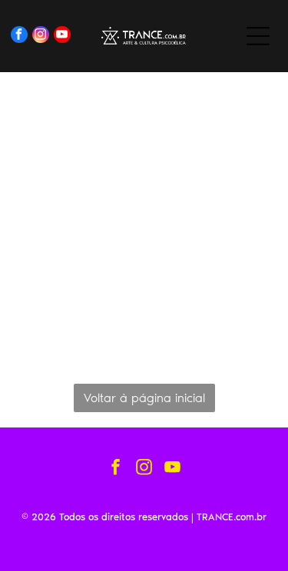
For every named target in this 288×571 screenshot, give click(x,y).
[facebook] (19, 36)
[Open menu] (258, 36)
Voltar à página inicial (144, 398)
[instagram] (40, 36)
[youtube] (62, 36)
